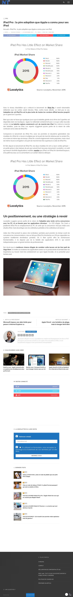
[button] (68, 594)
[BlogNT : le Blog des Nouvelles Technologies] (6, 2)
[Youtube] (30, 335)
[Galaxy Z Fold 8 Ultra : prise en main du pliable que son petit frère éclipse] (17, 475)
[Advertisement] (36, 9)
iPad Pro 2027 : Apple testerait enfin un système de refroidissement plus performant (13, 369)
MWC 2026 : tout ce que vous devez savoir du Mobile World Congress (52, 574)
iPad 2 (39, 32)
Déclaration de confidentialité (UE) (49, 569)
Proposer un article (44, 583)
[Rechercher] (64, 2)
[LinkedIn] (32, 335)
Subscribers (54, 395)
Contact (41, 565)
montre (36, 150)
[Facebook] (21, 335)
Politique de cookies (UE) (46, 579)
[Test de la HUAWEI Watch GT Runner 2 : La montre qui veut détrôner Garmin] (17, 506)
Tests (25, 472)
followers (55, 386)
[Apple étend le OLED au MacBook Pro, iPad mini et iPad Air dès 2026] (59, 360)
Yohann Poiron (15, 32)
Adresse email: (25, 437)
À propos (41, 561)
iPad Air (45, 32)
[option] (13, 363)
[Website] (19, 335)
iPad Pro (51, 32)
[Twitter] (24, 335)
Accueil (6, 29)
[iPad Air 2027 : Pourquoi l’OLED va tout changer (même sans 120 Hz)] (36, 360)
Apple (6, 18)
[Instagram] (27, 335)
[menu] (68, 2)
